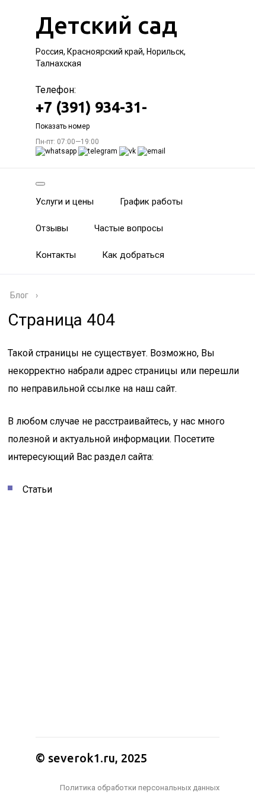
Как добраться (133, 255)
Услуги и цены (65, 201)
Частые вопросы (128, 228)
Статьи (37, 489)
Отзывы (52, 228)
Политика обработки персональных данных (139, 787)
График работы (151, 201)
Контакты (56, 255)
